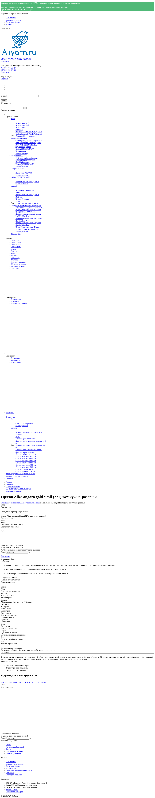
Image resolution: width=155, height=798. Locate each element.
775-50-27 (8, 59)
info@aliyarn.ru (12, 790)
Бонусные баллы (13, 22)
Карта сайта (11, 768)
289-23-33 (23, 59)
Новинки (9, 484)
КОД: (3, 505)
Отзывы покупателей (14, 764)
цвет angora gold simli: (10, 527)
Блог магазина (13, 487)
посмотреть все (22, 153)
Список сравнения (13, 753)
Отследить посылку (14, 491)
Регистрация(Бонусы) (15, 747)
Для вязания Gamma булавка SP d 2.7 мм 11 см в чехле (23, 682)
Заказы (9, 749)
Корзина (4, 79)
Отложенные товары (14, 751)
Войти (8, 745)
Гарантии (10, 773)
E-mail (3, 96)
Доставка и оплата (13, 20)
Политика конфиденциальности (19, 770)
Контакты (10, 24)
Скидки (9, 482)
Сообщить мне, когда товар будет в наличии (21, 550)
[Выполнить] (29, 552)
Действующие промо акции (18, 489)
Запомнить (7, 103)
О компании (11, 18)
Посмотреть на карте (14, 792)
